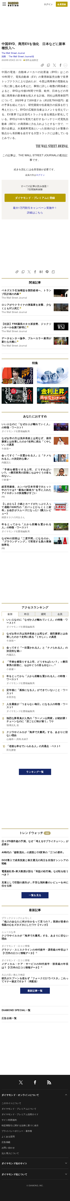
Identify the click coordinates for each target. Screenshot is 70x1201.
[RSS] (49, 1082)
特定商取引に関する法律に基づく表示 (20, 1125)
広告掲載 (6, 1142)
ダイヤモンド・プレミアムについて (19, 1108)
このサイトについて (11, 1103)
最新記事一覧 (35, 990)
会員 (60, 614)
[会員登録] (62, 4)
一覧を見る (35, 895)
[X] (21, 1082)
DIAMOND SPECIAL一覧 (16, 1010)
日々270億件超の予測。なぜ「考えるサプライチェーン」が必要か (35, 842)
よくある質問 (8, 1136)
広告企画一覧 (9, 1018)
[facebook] (35, 1082)
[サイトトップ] (13, 4)
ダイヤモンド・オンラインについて (20, 1094)
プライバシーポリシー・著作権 (17, 1130)
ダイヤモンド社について (14, 1174)
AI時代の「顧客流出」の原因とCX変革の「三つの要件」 (33, 852)
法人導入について (10, 1153)
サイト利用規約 (9, 1119)
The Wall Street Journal (13, 52)
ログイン (48, 4)
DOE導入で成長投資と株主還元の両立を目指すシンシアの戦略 (35, 861)
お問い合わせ (8, 1147)
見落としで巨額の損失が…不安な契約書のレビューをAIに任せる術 (35, 884)
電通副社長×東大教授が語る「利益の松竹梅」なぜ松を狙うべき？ (35, 872)
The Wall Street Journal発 (21, 56)
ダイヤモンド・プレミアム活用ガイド (20, 1114)
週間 (43, 614)
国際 (4, 56)
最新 (10, 614)
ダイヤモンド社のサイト (14, 1163)
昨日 (26, 614)
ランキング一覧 (35, 772)
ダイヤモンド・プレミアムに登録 (35, 198)
